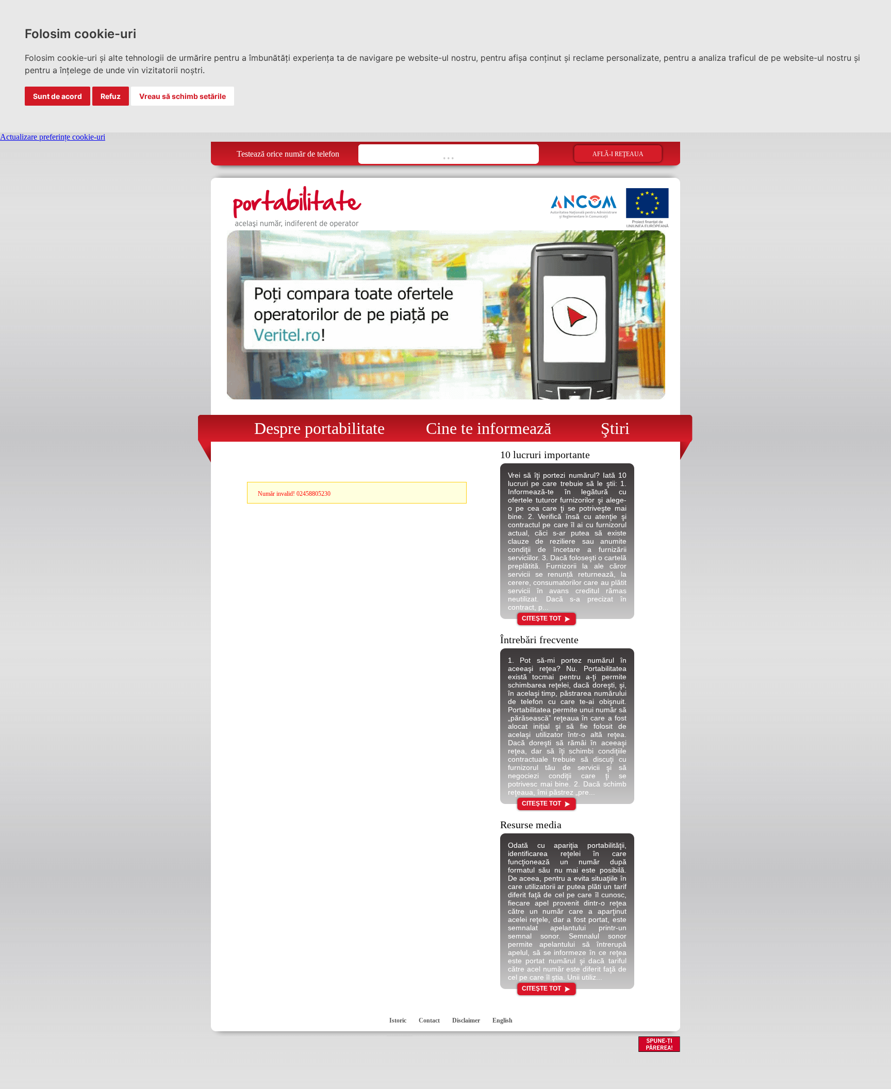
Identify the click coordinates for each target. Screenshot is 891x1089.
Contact (429, 1020)
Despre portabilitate (313, 428)
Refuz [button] (111, 96)
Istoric (397, 1020)
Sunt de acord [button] (57, 96)
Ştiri (607, 428)
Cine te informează (484, 428)
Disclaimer (466, 1020)
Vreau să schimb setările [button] (182, 96)
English (502, 1020)
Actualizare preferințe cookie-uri (52, 136)
